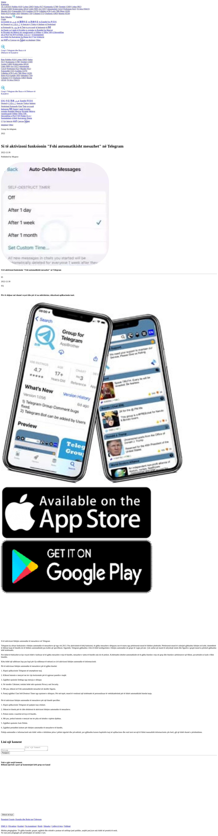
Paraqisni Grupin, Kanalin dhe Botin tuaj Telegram (21, 819)
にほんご (12, 103)
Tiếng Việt (22, 113)
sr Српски (12, 40)
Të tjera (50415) (83, 9)
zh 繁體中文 (22, 22)
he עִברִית (32, 37)
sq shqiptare (30, 40)
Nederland (5, 106)
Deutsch (4, 103)
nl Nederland (50, 24)
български (22, 118)
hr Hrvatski (5, 32)
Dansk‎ (15, 109)
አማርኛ (14, 116)
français (20, 103)
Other (38, 40)
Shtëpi (3, 2)
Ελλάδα (27, 109)
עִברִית (3, 121)
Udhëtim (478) (45, 11)
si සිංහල (27, 35)
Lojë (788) (55, 11)
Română (11, 111)
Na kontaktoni (30, 826)
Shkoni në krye (7, 815)
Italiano (32, 103)
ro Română (39, 30)
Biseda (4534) (64, 13)
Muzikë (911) (6, 11)
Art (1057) (42, 9)
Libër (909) (33, 9)
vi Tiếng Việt (47, 32)
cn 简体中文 (33, 22)
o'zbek (14, 118)
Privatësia (12, 826)
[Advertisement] (76, 618)
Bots (3, 17)
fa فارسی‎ (15, 27)
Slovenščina (6, 116)
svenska (4, 111)
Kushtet (21, 826)
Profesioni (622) (69, 9)
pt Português (6, 27)
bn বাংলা (13, 35)
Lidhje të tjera (57, 826)
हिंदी (10, 109)
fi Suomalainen (38, 35)
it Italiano (41, 24)
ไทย (24, 106)
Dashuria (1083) (51, 13)
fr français (25, 24)
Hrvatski (25, 111)
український (6, 113)
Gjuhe (3, 19)
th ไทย (22, 27)
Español (23, 101)
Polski (23, 116)
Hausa (29, 118)
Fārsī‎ (20, 106)
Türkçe (26, 103)
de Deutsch (5, 24)
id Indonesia (40, 27)
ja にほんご (15, 24)
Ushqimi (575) (39, 13)
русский (30, 106)
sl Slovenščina (58, 32)
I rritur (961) (76, 7)
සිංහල (29, 116)
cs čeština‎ (37, 32)
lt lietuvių (40, 37)
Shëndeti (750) (27, 13)
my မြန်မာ (21, 40)
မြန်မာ (27, 121)
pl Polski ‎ (20, 35)
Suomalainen (6, 118)
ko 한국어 (52, 22)
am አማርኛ (5, 35)
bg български (14, 37)
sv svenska (30, 30)
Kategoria (5, 4)
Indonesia (5, 109)
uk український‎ (26, 32)
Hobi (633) (5, 13)
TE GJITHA (6, 7)
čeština (15, 113)
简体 (12, 101)
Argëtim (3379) (32, 11)
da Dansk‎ (5, 30)
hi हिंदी (48, 27)
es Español (43, 22)
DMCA (4, 826)
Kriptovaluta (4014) (21, 9)
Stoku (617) (39, 7)
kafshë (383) (15, 13)
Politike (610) (17, 7)
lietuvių (9, 121)
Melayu (32, 111)
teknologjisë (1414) (55, 9)
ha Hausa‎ (24, 37)
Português (14, 106)
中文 (8, 101)
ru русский (30, 27)
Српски (20, 121)
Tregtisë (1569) (65, 7)
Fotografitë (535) (19, 11)
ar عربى (13, 22)
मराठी (15, 121)
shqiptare (4, 125)
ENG (3, 101)
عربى (17, 101)
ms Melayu (15, 32)
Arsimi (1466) (6, 9)
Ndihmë (19, 17)
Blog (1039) (65, 11)
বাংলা (18, 116)
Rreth (40, 826)
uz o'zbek (5, 37)
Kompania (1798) (51, 7)
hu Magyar (48, 30)
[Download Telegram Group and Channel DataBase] (13, 17)
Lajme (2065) (28, 7)
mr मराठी (4, 40)
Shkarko (8, 17)
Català (20, 109)
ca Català (12, 30)
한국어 (30, 101)
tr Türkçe (33, 24)
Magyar (18, 111)
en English (5, 22)
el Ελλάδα (21, 30)
